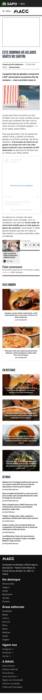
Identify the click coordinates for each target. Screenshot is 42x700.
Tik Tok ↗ (6, 656)
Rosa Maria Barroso (11, 489)
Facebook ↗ (7, 652)
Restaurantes (14, 67)
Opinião (5, 598)
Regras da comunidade (12, 680)
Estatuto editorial (10, 669)
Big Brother (7, 594)
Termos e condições (11, 683)
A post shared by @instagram (21, 210)
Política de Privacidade (12, 687)
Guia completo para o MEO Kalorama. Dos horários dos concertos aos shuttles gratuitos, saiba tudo (19, 507)
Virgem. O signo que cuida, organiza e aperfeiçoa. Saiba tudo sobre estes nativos (20, 517)
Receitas (6, 601)
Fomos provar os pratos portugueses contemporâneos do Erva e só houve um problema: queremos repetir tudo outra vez (21, 464)
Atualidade (7, 611)
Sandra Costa (9, 521)
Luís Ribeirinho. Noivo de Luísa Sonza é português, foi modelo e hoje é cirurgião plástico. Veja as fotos (18, 538)
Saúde (5, 591)
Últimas (6, 477)
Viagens (5, 587)
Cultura (5, 618)
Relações (6, 632)
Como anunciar (10, 676)
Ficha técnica (8, 673)
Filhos (4, 625)
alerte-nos (6, 272)
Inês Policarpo (10, 512)
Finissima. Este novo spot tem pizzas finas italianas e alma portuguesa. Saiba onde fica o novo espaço (21, 353)
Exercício (6, 621)
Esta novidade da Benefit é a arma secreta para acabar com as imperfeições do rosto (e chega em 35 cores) (20, 495)
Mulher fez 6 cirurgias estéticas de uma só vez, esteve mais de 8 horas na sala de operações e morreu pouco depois (20, 484)
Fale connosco (8, 666)
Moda (4, 629)
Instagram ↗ (8, 649)
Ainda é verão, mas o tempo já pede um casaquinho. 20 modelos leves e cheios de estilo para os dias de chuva (19, 527)
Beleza (5, 614)
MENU (22, 4)
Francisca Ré (22, 320)
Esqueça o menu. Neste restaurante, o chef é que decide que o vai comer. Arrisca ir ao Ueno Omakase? (21, 315)
